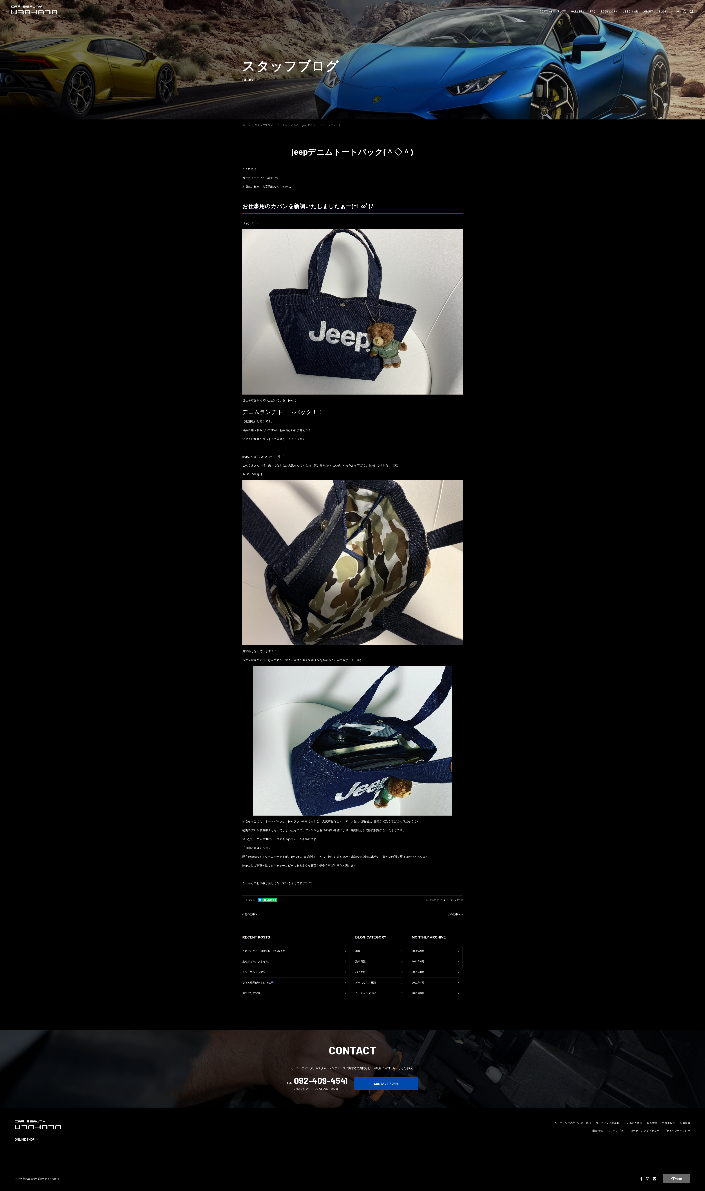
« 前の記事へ (249, 914)
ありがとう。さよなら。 (256, 961)
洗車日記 (360, 961)
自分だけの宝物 (251, 993)
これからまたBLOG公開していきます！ (265, 951)
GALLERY (578, 11)
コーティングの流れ (607, 1123)
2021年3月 (418, 993)
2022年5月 (418, 961)
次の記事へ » (455, 914)
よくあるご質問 (633, 1123)
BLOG (662, 11)
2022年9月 (418, 951)
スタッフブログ (617, 1130)
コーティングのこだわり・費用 (572, 1123)
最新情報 (597, 1130)
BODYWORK (609, 11)
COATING (546, 11)
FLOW (562, 11)
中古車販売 (668, 1123)
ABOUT (648, 11)
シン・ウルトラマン (253, 971)
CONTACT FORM (386, 1083)
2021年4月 (418, 982)
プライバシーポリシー (677, 1130)
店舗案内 (685, 1123)
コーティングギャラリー (645, 1130)
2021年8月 (418, 971)
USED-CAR (630, 11)
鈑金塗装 (652, 1123)
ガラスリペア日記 (365, 982)
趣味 (357, 951)
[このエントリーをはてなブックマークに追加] (260, 900)
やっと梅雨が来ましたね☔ (258, 982)
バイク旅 (360, 971)
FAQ (593, 11)
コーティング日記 (454, 900)
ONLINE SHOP (25, 1139)
